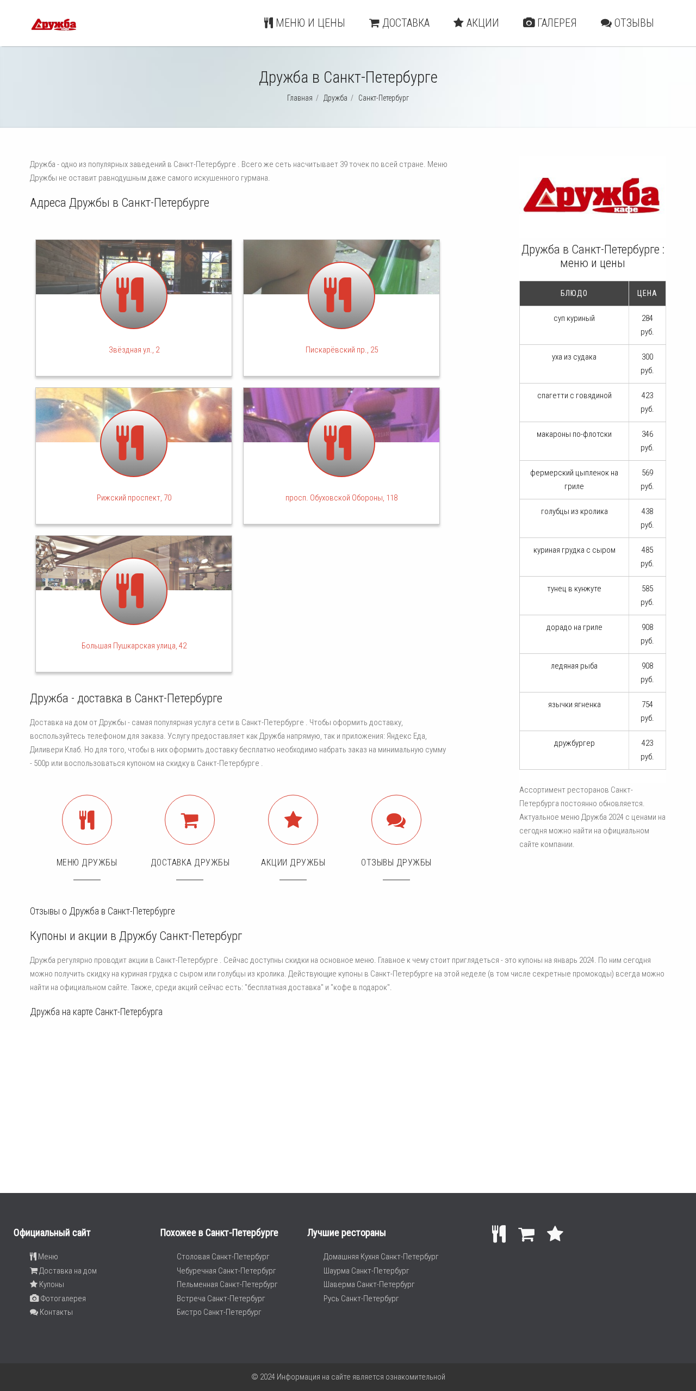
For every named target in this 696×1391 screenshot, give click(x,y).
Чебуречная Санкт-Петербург (226, 1271)
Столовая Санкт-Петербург (223, 1257)
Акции (481, 22)
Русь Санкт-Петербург (361, 1298)
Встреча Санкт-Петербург (221, 1298)
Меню (47, 1257)
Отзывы (633, 22)
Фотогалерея (62, 1298)
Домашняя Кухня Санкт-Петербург (381, 1257)
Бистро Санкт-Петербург (219, 1312)
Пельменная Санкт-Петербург (227, 1284)
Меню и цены (309, 22)
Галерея (556, 22)
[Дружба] (54, 36)
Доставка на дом (67, 1271)
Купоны (51, 1284)
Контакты (55, 1312)
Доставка (405, 22)
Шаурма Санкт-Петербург (366, 1271)
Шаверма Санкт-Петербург (369, 1284)
